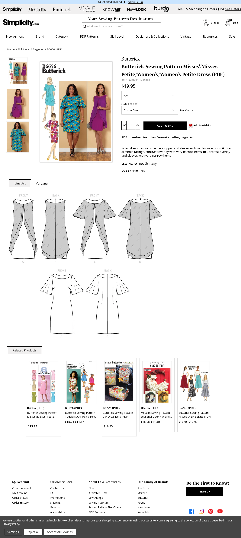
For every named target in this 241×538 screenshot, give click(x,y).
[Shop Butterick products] (62, 9)
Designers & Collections (152, 36)
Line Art (20, 183)
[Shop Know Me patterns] (111, 9)
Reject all (33, 532)
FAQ (53, 493)
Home (11, 49)
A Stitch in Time (98, 493)
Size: (129, 103)
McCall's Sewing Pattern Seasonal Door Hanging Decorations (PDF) (155, 415)
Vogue (141, 502)
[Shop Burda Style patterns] (161, 9)
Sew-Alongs (95, 497)
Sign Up (205, 491)
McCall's (142, 493)
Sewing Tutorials (98, 502)
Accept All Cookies (60, 532)
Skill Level (117, 36)
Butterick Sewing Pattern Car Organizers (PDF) (118, 414)
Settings (13, 532)
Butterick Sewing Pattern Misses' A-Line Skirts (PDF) (194, 414)
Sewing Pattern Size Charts (104, 507)
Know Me (143, 512)
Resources (210, 36)
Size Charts (186, 110)
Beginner (38, 49)
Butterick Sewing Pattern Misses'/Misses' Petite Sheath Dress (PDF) (42, 415)
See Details (233, 9)
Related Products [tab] (25, 350)
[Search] (84, 27)
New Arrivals (15, 36)
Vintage (186, 36)
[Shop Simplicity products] (12, 9)
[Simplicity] (21, 23)
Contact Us (57, 488)
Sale (232, 36)
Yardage (42, 183)
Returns (55, 507)
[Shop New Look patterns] (136, 9)
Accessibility (57, 512)
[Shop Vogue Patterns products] (87, 9)
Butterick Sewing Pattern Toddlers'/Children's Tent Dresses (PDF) (80, 415)
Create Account (21, 488)
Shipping (55, 502)
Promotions (57, 497)
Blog (91, 488)
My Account (19, 493)
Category (62, 36)
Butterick (142, 497)
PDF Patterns (89, 36)
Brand (39, 36)
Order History (20, 502)
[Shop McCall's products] (37, 9)
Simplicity (143, 488)
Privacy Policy (11, 524)
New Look (143, 507)
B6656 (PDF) (55, 49)
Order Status (20, 497)
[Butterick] (178, 58)
